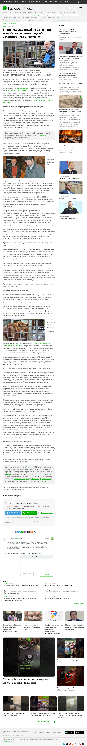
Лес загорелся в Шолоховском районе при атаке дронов (69, 146)
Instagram (25, 479)
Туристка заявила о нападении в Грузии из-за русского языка (13, 714)
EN (83, 1)
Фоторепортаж (44, 135)
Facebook (17, 479)
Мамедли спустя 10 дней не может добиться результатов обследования (74, 627)
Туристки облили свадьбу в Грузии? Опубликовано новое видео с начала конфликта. (69, 662)
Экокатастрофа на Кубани (63, 20)
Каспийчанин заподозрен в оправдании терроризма (62, 591)
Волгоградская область (52, 12)
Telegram (9, 474)
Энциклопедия (32, 1)
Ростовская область (74, 15)
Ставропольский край (27, 17)
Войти (80, 7)
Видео (50, 1)
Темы (10, 1)
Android (28, 467)
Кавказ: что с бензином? (11, 20)
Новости (5, 1)
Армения (30, 12)
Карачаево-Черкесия (27, 15)
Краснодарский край (39, 15)
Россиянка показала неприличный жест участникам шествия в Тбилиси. (43, 714)
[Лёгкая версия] (78, 2)
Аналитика (23, 1)
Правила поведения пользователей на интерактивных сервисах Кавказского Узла (38, 739)
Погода (66, 1)
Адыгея (16, 12)
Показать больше (43, 721)
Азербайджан (22, 12)
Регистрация (27, 573)
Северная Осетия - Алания (9, 17)
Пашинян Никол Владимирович (69, 178)
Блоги (45, 1)
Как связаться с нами (44, 732)
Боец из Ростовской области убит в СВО (70, 84)
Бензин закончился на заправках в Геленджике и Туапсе (32, 627)
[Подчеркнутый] (29, 556)
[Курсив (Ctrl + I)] (25, 556)
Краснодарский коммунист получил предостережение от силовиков (70, 57)
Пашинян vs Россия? (37, 20)
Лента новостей (12, 23)
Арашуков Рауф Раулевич (67, 198)
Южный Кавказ (51, 17)
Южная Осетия (42, 17)
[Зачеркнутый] (32, 556)
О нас (35, 732)
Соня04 (16, 538)
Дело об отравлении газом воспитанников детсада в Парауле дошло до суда (21, 592)
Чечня (35, 17)
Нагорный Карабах (49, 15)
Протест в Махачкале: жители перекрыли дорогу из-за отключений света (25, 680)
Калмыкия (17, 15)
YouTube (43, 481)
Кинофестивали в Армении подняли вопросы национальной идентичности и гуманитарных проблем (54, 629)
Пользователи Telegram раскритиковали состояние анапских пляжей (67, 31)
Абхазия (5, 12)
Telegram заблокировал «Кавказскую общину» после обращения (69, 689)
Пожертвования (57, 732)
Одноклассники (45, 479)
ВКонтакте (35, 479)
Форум (40, 1)
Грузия (61, 12)
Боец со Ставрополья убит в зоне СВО (57, 598)
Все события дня (79, 603)
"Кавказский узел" (23, 88)
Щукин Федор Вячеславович (68, 218)
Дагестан (66, 12)
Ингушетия (72, 12)
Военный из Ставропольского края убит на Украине (21, 585)
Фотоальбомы (58, 1)
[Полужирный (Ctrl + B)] (22, 556)
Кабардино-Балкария (8, 15)
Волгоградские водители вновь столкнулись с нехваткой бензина (70, 110)
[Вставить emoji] (36, 556)
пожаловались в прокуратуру (16, 90)
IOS (34, 467)
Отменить (47, 574)
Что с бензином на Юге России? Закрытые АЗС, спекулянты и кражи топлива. (70, 715)
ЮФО (58, 17)
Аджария (10, 12)
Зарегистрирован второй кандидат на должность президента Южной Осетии (20, 599)
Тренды (16, 1)
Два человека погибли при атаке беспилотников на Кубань (69, 74)
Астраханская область (39, 12)
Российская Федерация (62, 15)
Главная (5, 23)
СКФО (19, 17)
